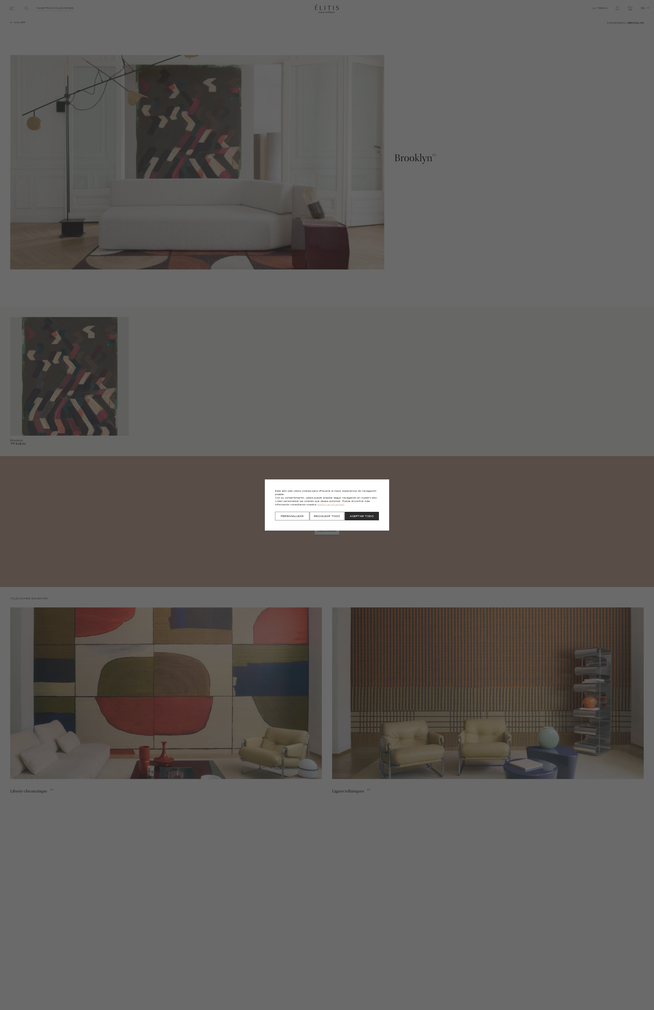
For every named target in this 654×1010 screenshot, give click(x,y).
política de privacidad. (331, 505)
